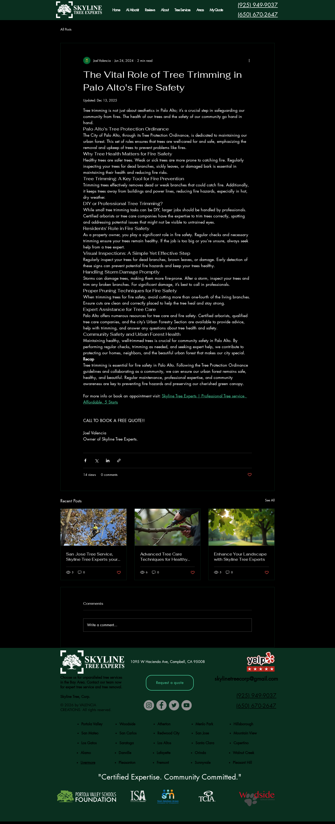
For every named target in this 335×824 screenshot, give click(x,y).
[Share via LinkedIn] (108, 460)
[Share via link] (119, 460)
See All (270, 500)
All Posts (66, 29)
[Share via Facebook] (85, 460)
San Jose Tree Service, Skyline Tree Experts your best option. (92, 556)
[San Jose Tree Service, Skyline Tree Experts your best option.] (93, 527)
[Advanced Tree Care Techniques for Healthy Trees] (168, 527)
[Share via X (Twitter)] (96, 460)
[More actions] (249, 60)
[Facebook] (161, 705)
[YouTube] (186, 705)
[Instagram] (149, 705)
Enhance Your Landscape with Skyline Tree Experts (240, 556)
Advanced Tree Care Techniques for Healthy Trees (163, 556)
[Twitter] (174, 705)
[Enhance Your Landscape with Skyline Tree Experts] (241, 527)
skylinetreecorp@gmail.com (246, 678)
